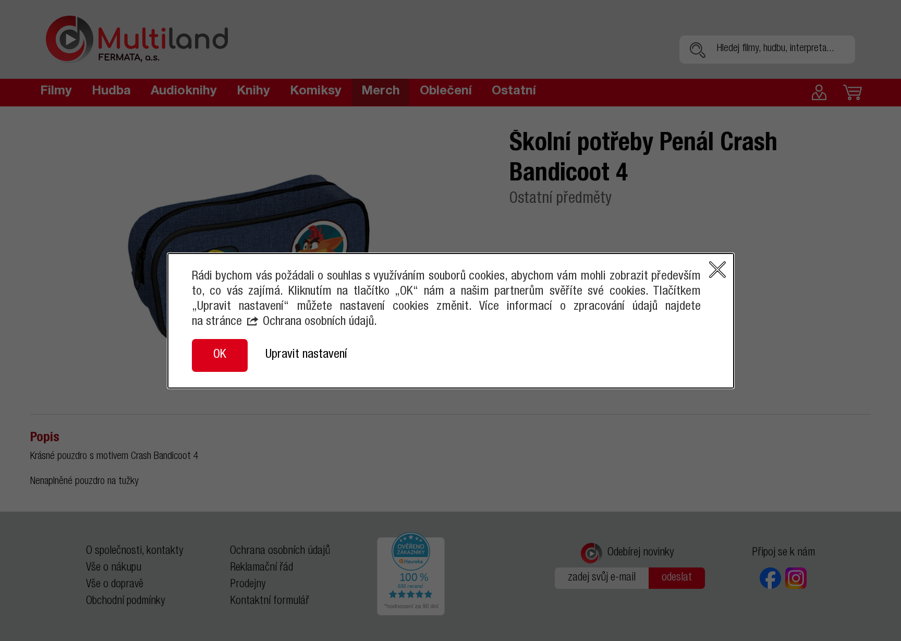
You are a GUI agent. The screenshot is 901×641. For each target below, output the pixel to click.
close (717, 269)
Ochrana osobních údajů (318, 322)
